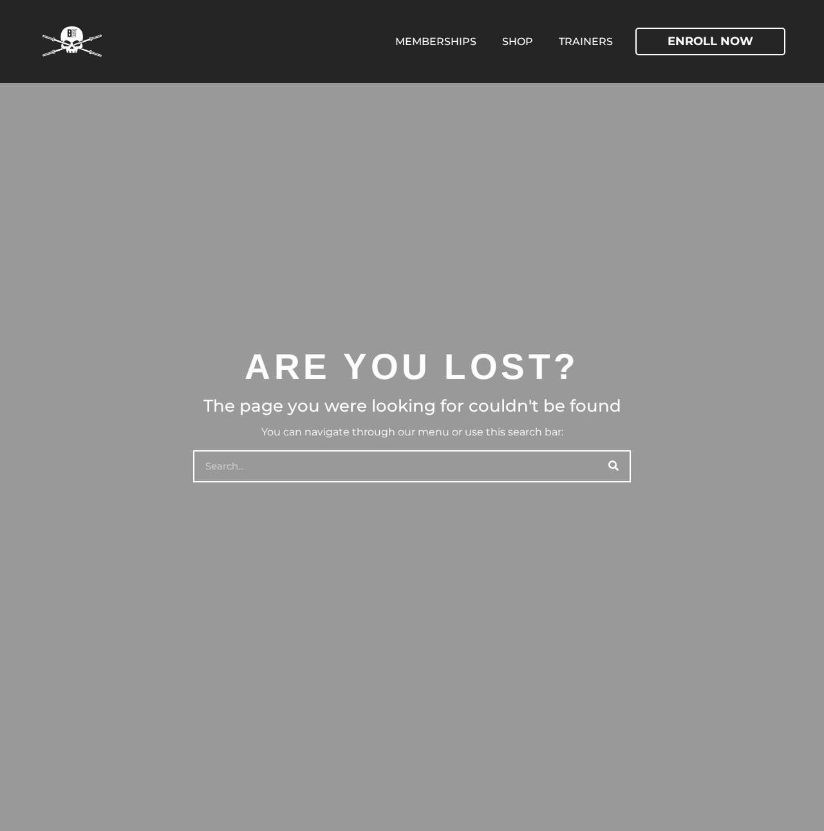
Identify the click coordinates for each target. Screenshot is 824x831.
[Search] (613, 466)
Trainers (586, 41)
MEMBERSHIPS (435, 41)
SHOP (517, 41)
